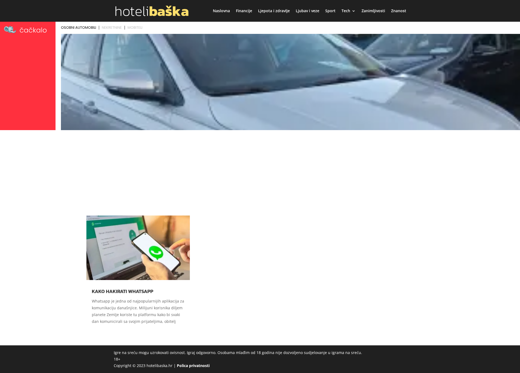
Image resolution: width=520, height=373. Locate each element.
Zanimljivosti (373, 11)
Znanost (398, 11)
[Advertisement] (260, 173)
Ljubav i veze (307, 11)
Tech (346, 11)
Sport (330, 11)
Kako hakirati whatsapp (122, 291)
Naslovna (221, 11)
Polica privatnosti (193, 365)
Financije (244, 11)
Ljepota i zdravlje (274, 11)
